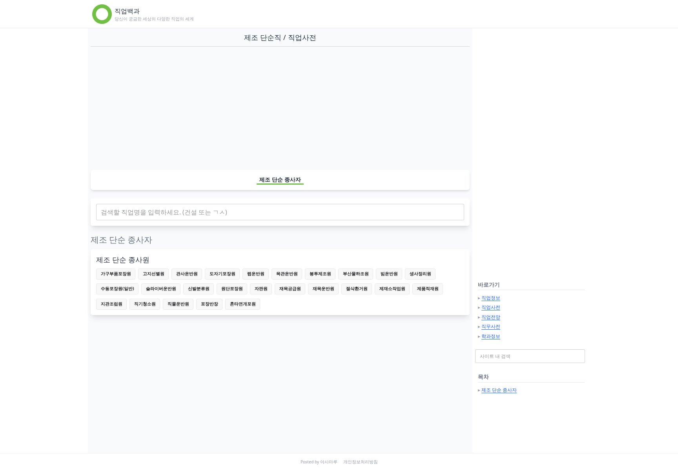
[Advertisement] (280, 108)
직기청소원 (145, 304)
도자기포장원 (222, 273)
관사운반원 (187, 273)
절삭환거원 (357, 288)
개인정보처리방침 (360, 462)
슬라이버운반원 (161, 288)
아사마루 (328, 462)
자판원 (261, 288)
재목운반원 (323, 288)
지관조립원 (111, 304)
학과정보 (490, 336)
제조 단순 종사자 (280, 179)
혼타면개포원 (243, 304)
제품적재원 (428, 288)
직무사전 (490, 326)
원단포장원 (232, 288)
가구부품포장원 (116, 273)
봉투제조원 (320, 273)
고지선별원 (153, 273)
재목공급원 (290, 288)
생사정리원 (420, 273)
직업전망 (490, 317)
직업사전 (490, 307)
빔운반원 (389, 273)
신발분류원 (199, 288)
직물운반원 (178, 304)
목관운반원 (287, 273)
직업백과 (127, 11)
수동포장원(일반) (117, 288)
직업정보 (490, 297)
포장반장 (209, 304)
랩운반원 (255, 273)
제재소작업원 (392, 288)
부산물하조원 (356, 273)
